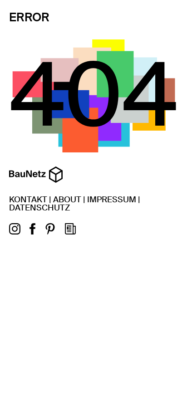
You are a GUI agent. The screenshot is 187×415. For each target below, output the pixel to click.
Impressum (111, 199)
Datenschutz (39, 207)
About (67, 199)
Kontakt (28, 199)
